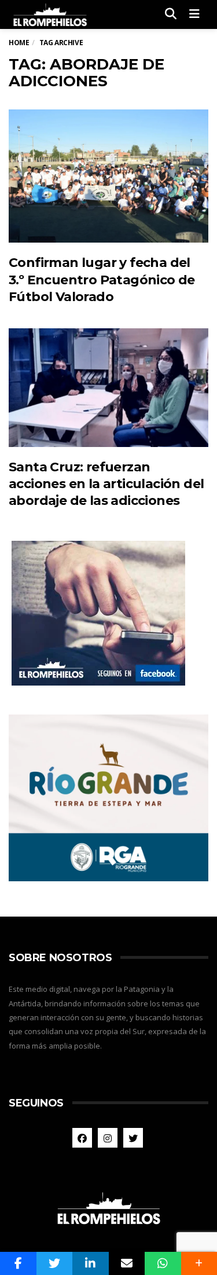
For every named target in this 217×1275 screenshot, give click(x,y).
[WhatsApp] (163, 1263)
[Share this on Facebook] (18, 1263)
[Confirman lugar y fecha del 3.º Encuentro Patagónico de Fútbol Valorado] (108, 176)
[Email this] (127, 1263)
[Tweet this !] (54, 1263)
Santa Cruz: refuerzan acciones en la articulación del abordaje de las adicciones (106, 484)
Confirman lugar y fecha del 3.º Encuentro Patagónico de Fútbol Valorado (102, 280)
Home (19, 42)
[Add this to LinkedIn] (90, 1263)
